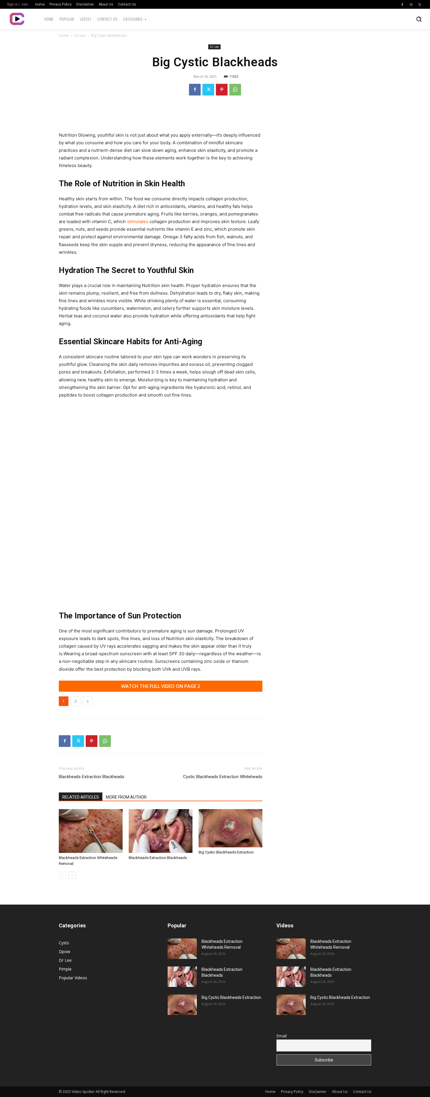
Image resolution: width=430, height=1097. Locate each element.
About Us (340, 1091)
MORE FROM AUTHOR (126, 797)
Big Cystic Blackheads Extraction (226, 852)
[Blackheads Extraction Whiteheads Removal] (91, 831)
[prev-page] (62, 875)
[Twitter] (420, 4)
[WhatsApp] (235, 89)
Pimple (65, 969)
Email (281, 1036)
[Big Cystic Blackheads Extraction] (230, 828)
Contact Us (362, 1091)
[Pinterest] (222, 89)
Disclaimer (317, 1091)
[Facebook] (402, 4)
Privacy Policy (292, 1091)
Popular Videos (73, 977)
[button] (419, 19)
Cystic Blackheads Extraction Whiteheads (222, 776)
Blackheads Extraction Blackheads (91, 776)
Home (64, 35)
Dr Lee (80, 35)
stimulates (137, 221)
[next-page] (71, 875)
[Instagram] (411, 4)
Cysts (64, 942)
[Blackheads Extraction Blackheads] (160, 831)
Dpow (64, 951)
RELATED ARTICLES (80, 797)
